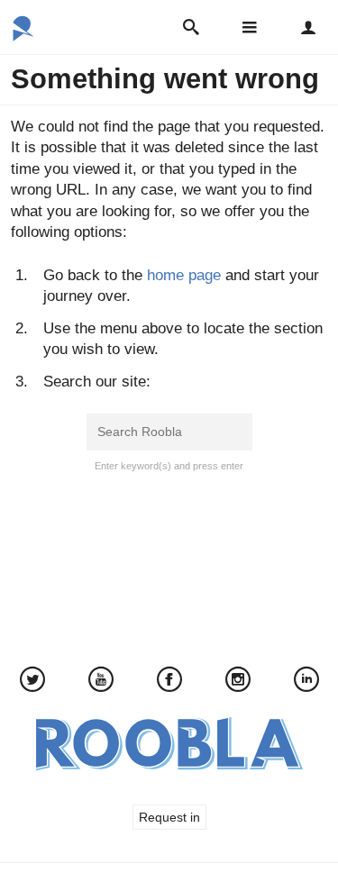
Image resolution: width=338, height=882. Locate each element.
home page (184, 275)
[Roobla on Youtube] (101, 682)
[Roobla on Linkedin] (306, 682)
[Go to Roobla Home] (23, 35)
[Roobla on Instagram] (238, 682)
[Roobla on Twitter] (32, 682)
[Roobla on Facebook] (169, 682)
